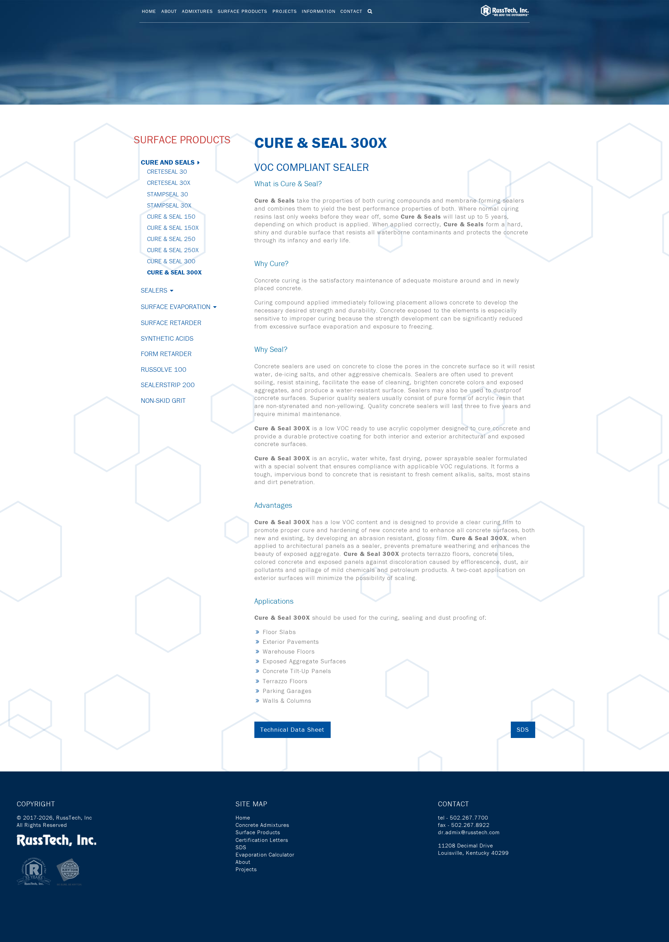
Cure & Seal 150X (173, 228)
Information (319, 11)
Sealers (154, 290)
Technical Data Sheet (292, 729)
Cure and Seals (168, 162)
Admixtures (197, 11)
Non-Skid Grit (163, 400)
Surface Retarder (171, 322)
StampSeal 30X (169, 205)
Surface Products (242, 11)
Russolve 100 (163, 369)
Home (149, 11)
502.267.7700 (469, 817)
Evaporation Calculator (265, 854)
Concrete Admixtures (262, 824)
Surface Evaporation (175, 306)
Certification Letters (262, 839)
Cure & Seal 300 (171, 261)
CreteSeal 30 (167, 171)
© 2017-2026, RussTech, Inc (54, 817)
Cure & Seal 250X (173, 250)
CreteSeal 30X (168, 183)
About (169, 11)
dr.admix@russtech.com (469, 832)
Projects (284, 11)
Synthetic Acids (167, 338)
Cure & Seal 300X (174, 272)
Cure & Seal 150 (171, 216)
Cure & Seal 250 (171, 239)
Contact (351, 11)
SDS (523, 729)
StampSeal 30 (167, 194)
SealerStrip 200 (168, 384)
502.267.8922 (470, 824)
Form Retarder (166, 353)
